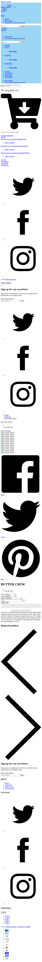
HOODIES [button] (15, 153)
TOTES (7, 72)
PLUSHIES (9, 73)
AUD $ (7, 916)
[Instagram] (23, 276)
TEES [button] (13, 139)
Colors (3, 594)
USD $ (7, 923)
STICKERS (9, 77)
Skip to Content (6, 2)
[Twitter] (23, 203)
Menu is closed (6, 283)
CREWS (8, 55)
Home (7, 415)
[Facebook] (23, 239)
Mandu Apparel (11, 279)
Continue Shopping (7, 135)
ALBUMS (8, 75)
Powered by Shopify (24, 927)
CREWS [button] (14, 146)
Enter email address (7, 299)
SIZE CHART (13, 51)
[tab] (21, 139)
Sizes (3, 596)
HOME (7, 45)
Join (22, 301)
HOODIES (8, 63)
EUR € (7, 919)
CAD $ (7, 918)
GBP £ (7, 921)
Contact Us (8, 785)
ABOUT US (9, 787)
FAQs (7, 783)
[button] (21, 606)
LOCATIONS (9, 788)
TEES (7, 47)
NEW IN (8, 417)
